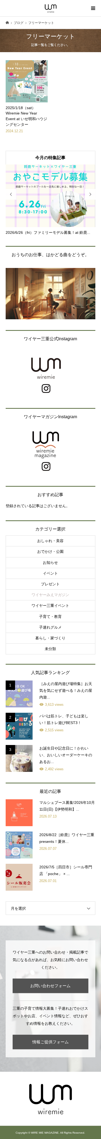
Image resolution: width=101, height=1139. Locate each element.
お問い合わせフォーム (50, 985)
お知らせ (50, 562)
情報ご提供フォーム (50, 1042)
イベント (50, 573)
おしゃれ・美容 (50, 541)
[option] (51, 199)
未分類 (50, 649)
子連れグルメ (50, 627)
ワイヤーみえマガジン (50, 595)
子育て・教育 (50, 616)
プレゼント (50, 584)
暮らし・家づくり (50, 638)
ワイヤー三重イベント (50, 605)
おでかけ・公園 (50, 551)
